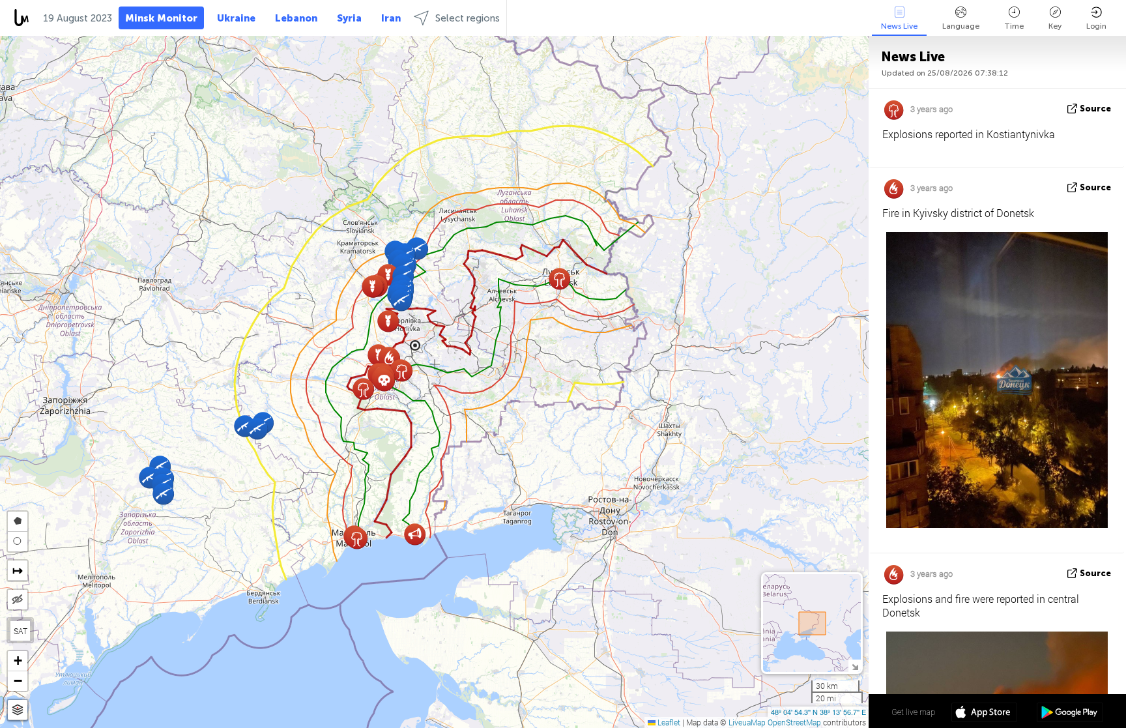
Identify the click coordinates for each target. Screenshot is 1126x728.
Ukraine (236, 18)
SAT (20, 631)
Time (1014, 26)
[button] (257, 428)
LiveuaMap (747, 722)
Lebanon (296, 18)
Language (960, 26)
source (1095, 108)
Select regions (467, 18)
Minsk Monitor (161, 18)
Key (1054, 26)
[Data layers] (17, 710)
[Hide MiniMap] (854, 666)
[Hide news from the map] (17, 599)
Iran (391, 18)
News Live (899, 26)
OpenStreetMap (794, 722)
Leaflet (668, 722)
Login (1096, 26)
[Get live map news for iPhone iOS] (984, 714)
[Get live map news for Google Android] (1070, 714)
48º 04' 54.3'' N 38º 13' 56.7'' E (818, 711)
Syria (349, 18)
